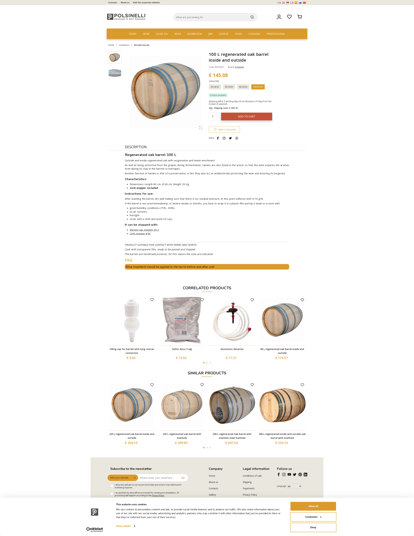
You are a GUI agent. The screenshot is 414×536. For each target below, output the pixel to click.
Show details (123, 526)
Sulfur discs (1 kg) (182, 349)
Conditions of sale (252, 475)
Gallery (212, 494)
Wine (146, 33)
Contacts (112, 2)
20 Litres (215, 86)
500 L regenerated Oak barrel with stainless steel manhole (232, 435)
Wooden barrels (142, 45)
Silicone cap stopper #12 (144, 229)
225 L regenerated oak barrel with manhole (182, 435)
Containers (124, 45)
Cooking (254, 33)
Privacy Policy (158, 495)
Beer (178, 33)
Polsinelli (239, 67)
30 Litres (229, 86)
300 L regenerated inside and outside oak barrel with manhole (282, 435)
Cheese (223, 33)
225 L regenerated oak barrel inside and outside (131, 435)
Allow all (313, 506)
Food (238, 33)
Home (133, 33)
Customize (311, 516)
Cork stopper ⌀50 (140, 233)
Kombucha (194, 33)
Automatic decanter (232, 349)
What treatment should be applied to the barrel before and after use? (170, 267)
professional (276, 33)
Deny (313, 527)
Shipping (247, 482)
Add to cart (246, 116)
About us (125, 2)
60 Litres (243, 86)
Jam (210, 33)
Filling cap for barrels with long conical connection (132, 351)
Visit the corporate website (146, 2)
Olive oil (162, 33)
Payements (249, 488)
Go (183, 478)
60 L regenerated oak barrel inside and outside (282, 351)
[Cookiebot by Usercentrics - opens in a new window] (95, 529)
